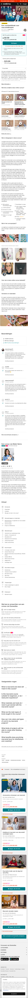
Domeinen (3, 950)
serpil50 (7, 366)
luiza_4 (6, 411)
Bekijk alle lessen (5, 133)
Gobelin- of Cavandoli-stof (20, 127)
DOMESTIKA (7, 4)
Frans (17, 213)
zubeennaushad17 (9, 380)
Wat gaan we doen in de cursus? (6, 102)
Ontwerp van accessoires (16, 760)
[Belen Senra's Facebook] (3, 466)
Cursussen (7, 769)
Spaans (17, 210)
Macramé (7, 760)
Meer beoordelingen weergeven (9, 434)
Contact (7, 976)
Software (3, 952)
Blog (10, 976)
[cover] (14, 13)
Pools (25, 213)
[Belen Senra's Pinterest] (7, 466)
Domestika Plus (12, 970)
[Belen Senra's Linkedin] (9, 466)
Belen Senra (10, 29)
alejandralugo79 (9, 349)
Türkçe (23, 214)
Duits (22, 212)
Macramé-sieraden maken (10, 911)
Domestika (3, 976)
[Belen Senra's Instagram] (5, 466)
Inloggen (25, 4)
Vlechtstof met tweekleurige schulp (5, 128)
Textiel (23, 760)
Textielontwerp (5, 762)
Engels (21, 210)
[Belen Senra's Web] (11, 466)
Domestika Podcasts (5, 970)
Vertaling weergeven (9, 360)
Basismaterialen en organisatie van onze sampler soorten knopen (20, 103)
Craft (3, 756)
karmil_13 (7, 399)
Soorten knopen (4, 116)
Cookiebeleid (5, 990)
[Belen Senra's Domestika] (2, 466)
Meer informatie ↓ (6, 84)
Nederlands (18, 214)
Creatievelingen (18, 969)
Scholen (23, 969)
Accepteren (14, 993)
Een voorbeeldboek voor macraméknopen (10, 26)
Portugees (18, 212)
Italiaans (21, 213)
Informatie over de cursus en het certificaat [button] (11, 746)
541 (10, 205)
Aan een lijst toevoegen (8, 814)
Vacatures (12, 969)
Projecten (7, 969)
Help (13, 976)
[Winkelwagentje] (20, 4)
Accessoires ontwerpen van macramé (14, 795)
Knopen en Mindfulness (20, 116)
